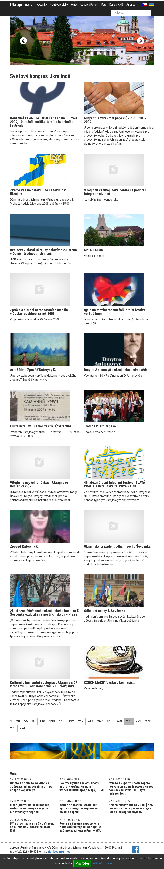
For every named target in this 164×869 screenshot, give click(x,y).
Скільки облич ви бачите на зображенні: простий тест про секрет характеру (31, 786)
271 (138, 721)
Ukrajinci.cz (21, 4)
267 (100, 721)
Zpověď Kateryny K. (24, 546)
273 (12, 728)
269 (119, 721)
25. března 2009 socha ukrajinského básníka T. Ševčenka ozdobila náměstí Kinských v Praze (44, 612)
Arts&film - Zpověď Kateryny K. (33, 370)
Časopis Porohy (89, 4)
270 (128, 721)
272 (148, 721)
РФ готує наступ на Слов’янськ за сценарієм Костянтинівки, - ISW (32, 827)
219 (80, 721)
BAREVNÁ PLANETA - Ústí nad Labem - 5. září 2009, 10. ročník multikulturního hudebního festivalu (43, 121)
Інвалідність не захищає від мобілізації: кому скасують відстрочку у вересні (30, 808)
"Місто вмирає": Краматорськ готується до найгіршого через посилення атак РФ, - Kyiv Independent (131, 788)
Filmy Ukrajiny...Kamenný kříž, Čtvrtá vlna (41, 426)
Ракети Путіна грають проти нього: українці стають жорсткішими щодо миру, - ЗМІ (81, 786)
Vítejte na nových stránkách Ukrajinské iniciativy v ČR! (39, 484)
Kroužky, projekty (59, 4)
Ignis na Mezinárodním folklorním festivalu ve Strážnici (116, 312)
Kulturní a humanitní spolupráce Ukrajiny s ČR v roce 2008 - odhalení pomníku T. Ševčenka (44, 684)
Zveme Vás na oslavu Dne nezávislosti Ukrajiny (38, 192)
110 (42, 721)
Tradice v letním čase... (101, 426)
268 (109, 721)
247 (90, 721)
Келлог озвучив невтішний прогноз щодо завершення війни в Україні (78, 808)
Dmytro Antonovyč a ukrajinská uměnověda (116, 370)
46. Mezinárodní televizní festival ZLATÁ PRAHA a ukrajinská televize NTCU (114, 484)
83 (33, 721)
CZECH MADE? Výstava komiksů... (109, 682)
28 (18, 721)
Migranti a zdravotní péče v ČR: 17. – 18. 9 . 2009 (116, 120)
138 (52, 721)
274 (22, 728)
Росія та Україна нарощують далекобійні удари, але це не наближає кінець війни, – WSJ (80, 827)
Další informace (102, 863)
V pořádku (82, 863)
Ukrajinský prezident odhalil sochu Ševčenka (117, 546)
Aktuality (42, 4)
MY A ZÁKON (93, 250)
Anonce (130, 4)
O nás (74, 4)
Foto (104, 4)
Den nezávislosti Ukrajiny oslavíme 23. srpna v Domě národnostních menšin (43, 252)
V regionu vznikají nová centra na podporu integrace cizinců (115, 192)
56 (26, 721)
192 (71, 721)
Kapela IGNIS (116, 4)
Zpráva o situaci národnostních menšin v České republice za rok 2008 (39, 312)
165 (61, 721)
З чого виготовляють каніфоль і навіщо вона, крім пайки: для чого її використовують (131, 808)
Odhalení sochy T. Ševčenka (104, 611)
